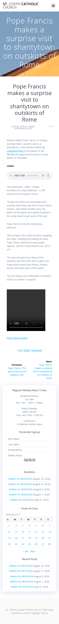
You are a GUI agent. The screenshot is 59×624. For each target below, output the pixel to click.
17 (22, 537)
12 (36, 531)
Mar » (33, 551)
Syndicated (36, 350)
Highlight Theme (39, 613)
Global (32, 126)
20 (43, 537)
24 (22, 544)
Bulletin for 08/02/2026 (21, 494)
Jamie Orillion (20, 126)
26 (36, 544)
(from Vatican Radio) (17, 338)
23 (16, 544)
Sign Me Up (29, 460)
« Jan (25, 551)
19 (36, 537)
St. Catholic (21, 5)
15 (9, 537)
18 (29, 537)
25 (29, 544)
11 (29, 531)
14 (49, 531)
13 (43, 531)
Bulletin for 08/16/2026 (20, 484)
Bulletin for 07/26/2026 (22, 499)
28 (49, 544)
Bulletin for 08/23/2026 (20, 478)
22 (9, 544)
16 (16, 537)
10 (22, 531)
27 (43, 544)
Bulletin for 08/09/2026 (21, 489)
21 (49, 537)
